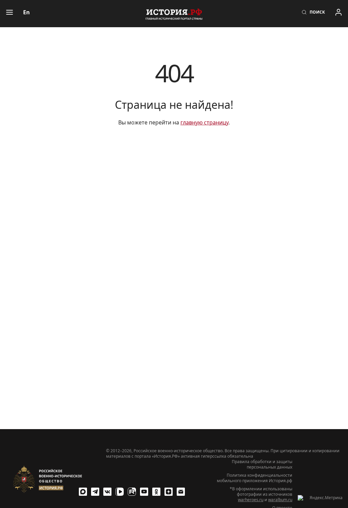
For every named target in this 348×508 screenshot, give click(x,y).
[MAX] (83, 492)
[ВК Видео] (120, 492)
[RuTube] (132, 492)
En (26, 12)
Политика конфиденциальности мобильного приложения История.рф (254, 478)
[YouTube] (144, 492)
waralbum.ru (280, 500)
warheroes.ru (250, 500)
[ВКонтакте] (107, 492)
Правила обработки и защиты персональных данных (262, 464)
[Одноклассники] (156, 492)
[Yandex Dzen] (168, 492)
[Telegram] (95, 492)
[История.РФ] (174, 13)
